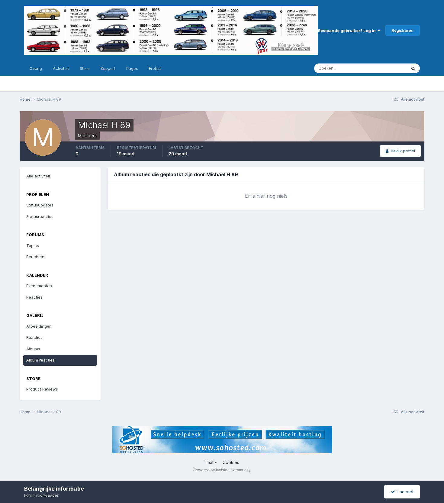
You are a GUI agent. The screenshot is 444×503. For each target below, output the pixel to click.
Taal (209, 462)
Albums (33, 348)
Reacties (34, 297)
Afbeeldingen (39, 326)
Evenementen (39, 285)
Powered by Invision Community (222, 470)
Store (85, 68)
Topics (32, 245)
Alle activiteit (38, 176)
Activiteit (61, 68)
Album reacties (40, 360)
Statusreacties (39, 216)
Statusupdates (385, 68)
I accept (404, 491)
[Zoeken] (413, 68)
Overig (36, 68)
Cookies (231, 462)
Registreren (402, 30)
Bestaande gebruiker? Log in (348, 30)
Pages (132, 68)
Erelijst (155, 68)
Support (108, 68)
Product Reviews (42, 389)
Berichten (35, 256)
